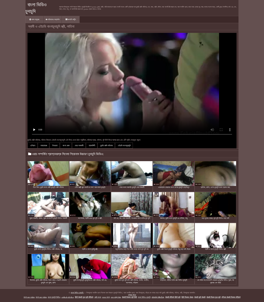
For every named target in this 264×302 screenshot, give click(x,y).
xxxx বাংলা (106, 297)
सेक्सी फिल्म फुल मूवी (214, 297)
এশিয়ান (32, 145)
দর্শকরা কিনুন (132, 295)
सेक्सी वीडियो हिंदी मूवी (172, 297)
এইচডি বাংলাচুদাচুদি (124, 145)
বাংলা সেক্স (66, 145)
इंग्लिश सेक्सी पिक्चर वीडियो (231, 297)
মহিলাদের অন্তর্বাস (53, 19)
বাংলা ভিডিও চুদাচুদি (77, 293)
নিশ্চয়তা (54, 145)
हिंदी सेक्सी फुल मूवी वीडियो (84, 297)
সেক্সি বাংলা (97, 297)
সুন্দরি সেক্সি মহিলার (106, 145)
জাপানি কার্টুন (71, 19)
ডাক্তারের (43, 145)
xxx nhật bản (116, 297)
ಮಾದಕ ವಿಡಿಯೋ (158, 297)
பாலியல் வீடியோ (67, 297)
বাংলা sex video (29, 297)
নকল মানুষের (35, 19)
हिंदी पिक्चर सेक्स (187, 297)
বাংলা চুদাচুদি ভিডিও (54, 297)
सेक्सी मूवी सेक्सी (199, 297)
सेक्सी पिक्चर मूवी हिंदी (129, 297)
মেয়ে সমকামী (78, 145)
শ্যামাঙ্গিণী (91, 145)
